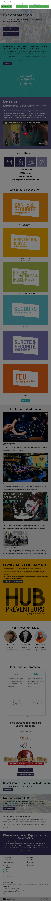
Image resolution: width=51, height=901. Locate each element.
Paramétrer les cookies (6, 6)
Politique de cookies (36, 4)
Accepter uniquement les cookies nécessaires (39, 6)
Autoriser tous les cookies (22, 6)
